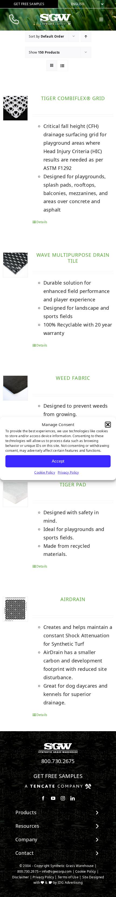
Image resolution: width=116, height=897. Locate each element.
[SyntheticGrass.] (55, 15)
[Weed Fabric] (15, 388)
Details (41, 222)
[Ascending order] (86, 36)
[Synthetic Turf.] (58, 744)
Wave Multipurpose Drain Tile (73, 258)
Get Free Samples (58, 776)
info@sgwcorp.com (56, 871)
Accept (58, 461)
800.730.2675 (58, 761)
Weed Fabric (73, 378)
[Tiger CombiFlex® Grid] (15, 108)
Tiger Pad (73, 484)
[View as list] (62, 65)
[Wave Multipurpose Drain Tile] (15, 265)
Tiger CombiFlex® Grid (73, 98)
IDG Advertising (70, 882)
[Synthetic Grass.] (58, 786)
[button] (108, 424)
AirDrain (73, 599)
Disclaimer (20, 877)
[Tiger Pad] (15, 494)
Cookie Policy (44, 472)
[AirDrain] (15, 609)
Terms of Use (68, 877)
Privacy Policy (68, 472)
